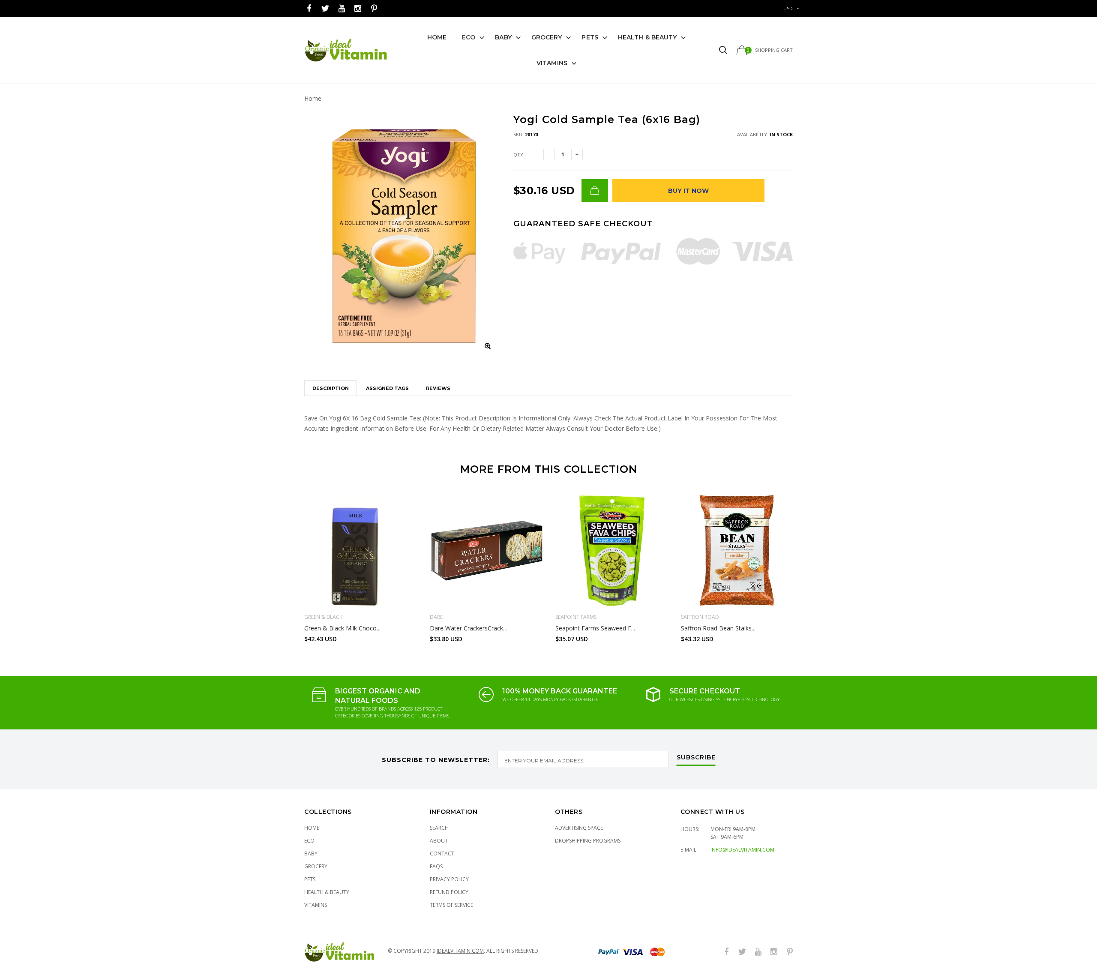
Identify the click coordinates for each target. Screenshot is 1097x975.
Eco (468, 37)
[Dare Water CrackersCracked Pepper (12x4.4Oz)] (486, 550)
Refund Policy (449, 892)
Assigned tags (387, 388)
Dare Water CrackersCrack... (468, 628)
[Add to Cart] (594, 190)
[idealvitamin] (346, 50)
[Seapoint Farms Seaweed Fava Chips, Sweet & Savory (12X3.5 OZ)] (611, 550)
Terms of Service (451, 905)
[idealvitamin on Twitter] (325, 8)
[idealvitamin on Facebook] (309, 8)
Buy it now (688, 191)
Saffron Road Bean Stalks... (718, 628)
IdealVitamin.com (460, 950)
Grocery (546, 37)
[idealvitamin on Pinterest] (374, 8)
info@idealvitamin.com (742, 849)
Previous (285, 564)
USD (788, 8)
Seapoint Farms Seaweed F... (595, 628)
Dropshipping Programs (587, 840)
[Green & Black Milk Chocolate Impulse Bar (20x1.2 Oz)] (360, 550)
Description (330, 388)
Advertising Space (579, 827)
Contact (442, 853)
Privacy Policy (449, 879)
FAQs (436, 866)
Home (437, 37)
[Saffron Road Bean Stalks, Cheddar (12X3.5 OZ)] (737, 550)
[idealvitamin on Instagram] (358, 8)
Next (811, 564)
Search (439, 827)
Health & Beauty (647, 37)
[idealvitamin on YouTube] (341, 8)
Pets (589, 37)
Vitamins (552, 63)
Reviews (438, 388)
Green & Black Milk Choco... (342, 628)
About (439, 840)
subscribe (696, 757)
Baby (503, 37)
